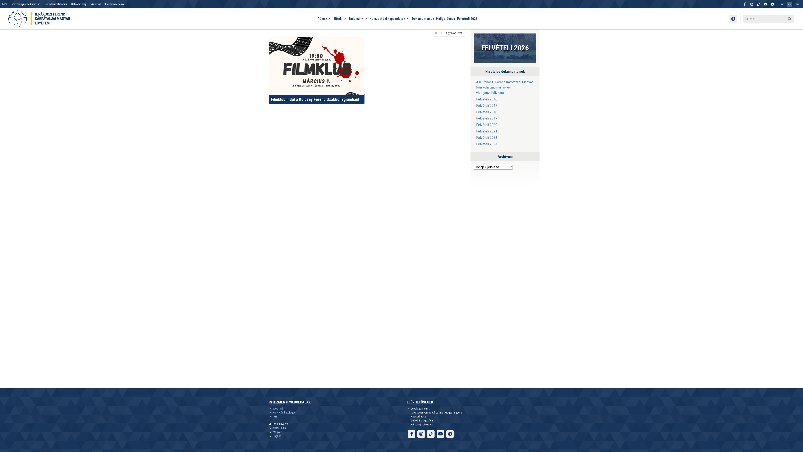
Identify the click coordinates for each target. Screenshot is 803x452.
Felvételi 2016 (486, 99)
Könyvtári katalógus (55, 4)
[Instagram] (752, 4)
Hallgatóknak (445, 19)
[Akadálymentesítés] (733, 19)
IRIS (4, 4)
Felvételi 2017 (486, 106)
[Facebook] (745, 4)
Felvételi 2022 (486, 138)
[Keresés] (789, 19)
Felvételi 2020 (486, 125)
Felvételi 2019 (486, 118)
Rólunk (322, 19)
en (797, 4)
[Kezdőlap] (437, 33)
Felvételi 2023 (486, 144)
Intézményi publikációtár (25, 4)
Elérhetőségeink (114, 4)
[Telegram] (772, 4)
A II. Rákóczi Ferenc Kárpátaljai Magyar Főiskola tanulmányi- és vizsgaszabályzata (504, 87)
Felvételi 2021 (486, 131)
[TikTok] (759, 4)
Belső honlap (79, 4)
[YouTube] (765, 4)
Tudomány (355, 19)
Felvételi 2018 (486, 112)
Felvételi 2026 (467, 19)
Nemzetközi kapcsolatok (387, 19)
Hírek (338, 19)
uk (781, 4)
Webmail (96, 4)
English (277, 436)
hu (789, 4)
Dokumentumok (423, 19)
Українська (279, 427)
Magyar (277, 432)
